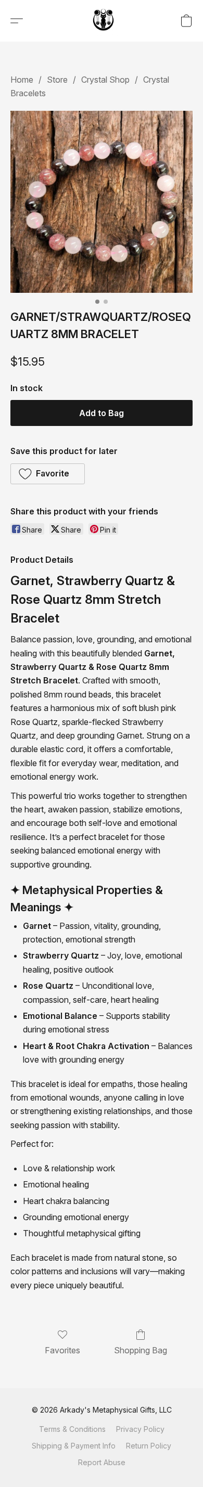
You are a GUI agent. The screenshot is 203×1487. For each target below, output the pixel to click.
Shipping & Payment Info (74, 1445)
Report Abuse (101, 1462)
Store (57, 79)
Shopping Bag (140, 1350)
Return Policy (148, 1445)
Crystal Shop (105, 79)
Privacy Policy (140, 1429)
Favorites (62, 1350)
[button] (104, 21)
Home (21, 79)
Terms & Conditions (72, 1429)
